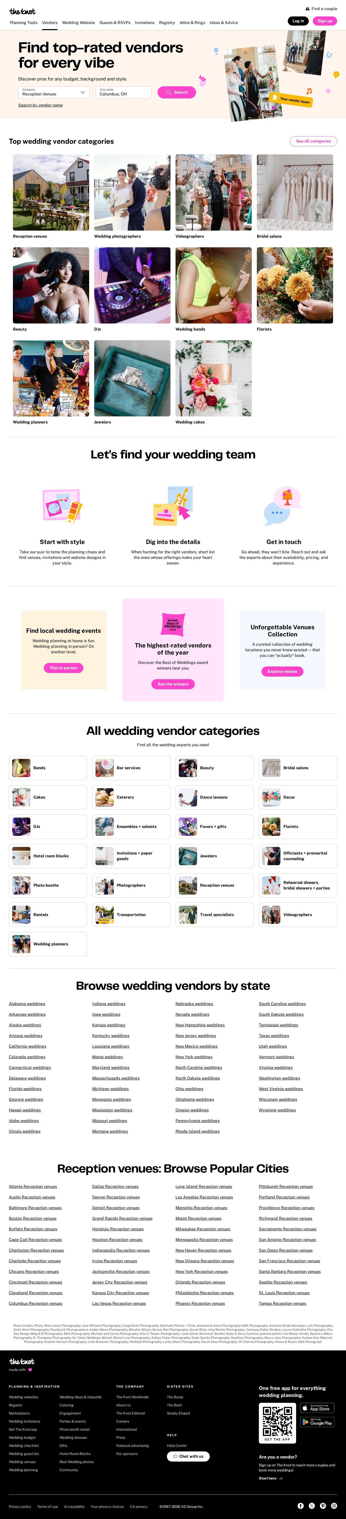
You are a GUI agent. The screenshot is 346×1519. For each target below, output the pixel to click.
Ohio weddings (189, 1088)
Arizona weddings (25, 1035)
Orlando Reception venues (200, 1282)
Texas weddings (274, 1035)
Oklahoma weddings (195, 1099)
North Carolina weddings (199, 1067)
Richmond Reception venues (285, 1218)
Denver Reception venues (116, 1197)
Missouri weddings (109, 1120)
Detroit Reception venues (116, 1207)
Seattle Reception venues (283, 1282)
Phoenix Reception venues (200, 1303)
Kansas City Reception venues (120, 1292)
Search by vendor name (40, 105)
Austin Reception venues (32, 1197)
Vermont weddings (276, 1057)
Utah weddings (273, 1046)
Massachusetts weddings (116, 1078)
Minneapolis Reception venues (204, 1239)
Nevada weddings (192, 1014)
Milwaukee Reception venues (203, 1229)
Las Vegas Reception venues (119, 1303)
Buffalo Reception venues (33, 1229)
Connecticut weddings (30, 1067)
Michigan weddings (110, 1088)
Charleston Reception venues (36, 1250)
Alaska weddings (25, 1025)
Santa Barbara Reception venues (290, 1271)
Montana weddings (110, 1131)
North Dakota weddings (198, 1078)
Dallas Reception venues (115, 1186)
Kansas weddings (108, 1025)
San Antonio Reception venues (287, 1239)
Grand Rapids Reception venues (122, 1218)
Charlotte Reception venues (35, 1261)
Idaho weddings (24, 1120)
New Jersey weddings (196, 1035)
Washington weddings (279, 1078)
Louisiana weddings (110, 1046)
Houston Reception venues (117, 1239)
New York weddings (194, 1057)
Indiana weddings (108, 1003)
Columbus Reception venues (35, 1303)
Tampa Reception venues (282, 1303)
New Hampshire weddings (200, 1025)
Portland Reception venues (284, 1197)
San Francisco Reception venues (289, 1261)
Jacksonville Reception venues (120, 1271)
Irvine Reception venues (114, 1261)
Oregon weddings (192, 1110)
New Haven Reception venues (203, 1250)
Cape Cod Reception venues (35, 1239)
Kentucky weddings (110, 1035)
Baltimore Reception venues (35, 1207)
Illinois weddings (25, 1131)
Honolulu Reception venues (118, 1229)
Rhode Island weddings (198, 1131)
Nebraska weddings (194, 1003)
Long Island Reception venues (204, 1186)
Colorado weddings (27, 1057)
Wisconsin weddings (278, 1099)
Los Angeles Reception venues (204, 1197)
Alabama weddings (27, 1003)
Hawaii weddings (25, 1110)
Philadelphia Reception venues (205, 1292)
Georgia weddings (26, 1099)
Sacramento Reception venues (287, 1229)
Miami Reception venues (198, 1218)
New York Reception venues (202, 1271)
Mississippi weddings (112, 1110)
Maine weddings (107, 1057)
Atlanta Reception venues (33, 1186)
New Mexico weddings (197, 1046)
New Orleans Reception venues (205, 1261)
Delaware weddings (27, 1078)
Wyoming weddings (277, 1110)
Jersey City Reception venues (119, 1282)
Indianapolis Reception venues (121, 1250)
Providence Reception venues (286, 1207)
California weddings (27, 1046)
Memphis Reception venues (201, 1207)
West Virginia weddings (281, 1088)
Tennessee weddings (278, 1025)
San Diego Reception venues (286, 1250)
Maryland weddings (110, 1067)
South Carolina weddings (282, 1003)
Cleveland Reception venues (35, 1292)
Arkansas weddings (27, 1014)
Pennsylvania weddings (198, 1120)
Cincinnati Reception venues (35, 1282)
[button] (54, 92)
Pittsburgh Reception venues (286, 1186)
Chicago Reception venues (34, 1271)
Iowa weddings (106, 1014)
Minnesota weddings (111, 1099)
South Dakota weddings (281, 1014)
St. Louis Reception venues (284, 1292)
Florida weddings (25, 1088)
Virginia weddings (276, 1067)
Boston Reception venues (32, 1218)
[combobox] (123, 94)
